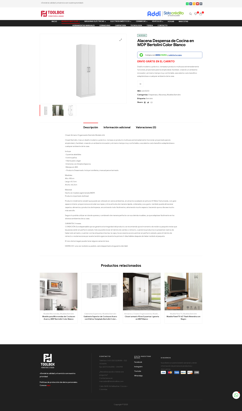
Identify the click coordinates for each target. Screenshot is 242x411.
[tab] (90, 126)
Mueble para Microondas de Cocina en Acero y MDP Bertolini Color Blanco (58, 317)
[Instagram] (194, 3)
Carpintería (120, 25)
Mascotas (183, 21)
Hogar (171, 21)
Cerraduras (104, 25)
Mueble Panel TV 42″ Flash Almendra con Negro (183, 317)
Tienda (150, 25)
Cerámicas (141, 21)
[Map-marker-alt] (201, 3)
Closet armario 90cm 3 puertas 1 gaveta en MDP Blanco (142, 317)
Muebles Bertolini (70, 21)
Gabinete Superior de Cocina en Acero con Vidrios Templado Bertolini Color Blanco (100, 317)
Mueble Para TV (176, 314)
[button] (236, 395)
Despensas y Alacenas (157, 95)
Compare (140, 84)
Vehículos (157, 21)
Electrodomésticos (120, 21)
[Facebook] (190, 3)
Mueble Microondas (51, 314)
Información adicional (116, 127)
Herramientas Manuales (83, 25)
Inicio (54, 21)
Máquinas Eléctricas (94, 21)
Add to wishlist (56, 309)
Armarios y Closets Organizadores (138, 314)
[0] (195, 13)
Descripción (90, 127)
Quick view (67, 309)
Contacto (162, 25)
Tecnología (136, 25)
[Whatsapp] (187, 3)
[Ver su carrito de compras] (201, 13)
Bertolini (149, 98)
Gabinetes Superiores (93, 314)
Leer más (50, 309)
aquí (48, 385)
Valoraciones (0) (146, 127)
